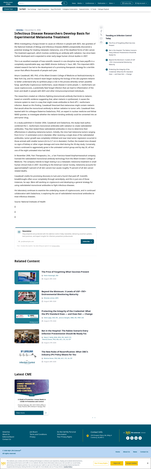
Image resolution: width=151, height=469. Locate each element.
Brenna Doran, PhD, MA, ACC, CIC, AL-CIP (56, 339)
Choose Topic (8, 9)
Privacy (32, 437)
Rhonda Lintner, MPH (51, 298)
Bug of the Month (56, 9)
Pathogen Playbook (103, 9)
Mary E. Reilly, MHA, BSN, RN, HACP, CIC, (58, 337)
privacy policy (56, 246)
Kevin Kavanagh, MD (51, 275)
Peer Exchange (32, 9)
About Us (6, 434)
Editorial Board (8, 437)
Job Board (33, 432)
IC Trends (93, 9)
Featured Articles (84, 9)
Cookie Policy (68, 467)
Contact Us (6, 439)
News (74, 3)
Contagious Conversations (70, 9)
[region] (75, 463)
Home (118, 452)
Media (79, 3)
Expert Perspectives (43, 9)
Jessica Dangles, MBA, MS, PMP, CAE (71, 318)
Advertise (6, 432)
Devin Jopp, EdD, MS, (51, 318)
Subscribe (86, 241)
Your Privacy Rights (64, 437)
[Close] (147, 463)
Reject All (117, 463)
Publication (101, 3)
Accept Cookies (131, 463)
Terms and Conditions (38, 434)
